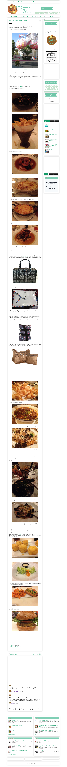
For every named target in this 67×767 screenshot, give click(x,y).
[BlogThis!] (16, 645)
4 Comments (12, 645)
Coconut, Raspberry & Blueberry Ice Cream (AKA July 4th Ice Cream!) (53, 145)
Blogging (45, 16)
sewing (18, 646)
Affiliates (50, 173)
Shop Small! (37, 16)
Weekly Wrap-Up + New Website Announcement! (47, 720)
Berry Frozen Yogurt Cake (16, 720)
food (15, 646)
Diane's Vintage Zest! (36, 763)
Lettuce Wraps (51, 129)
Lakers (20, 449)
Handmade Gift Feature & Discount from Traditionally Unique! (48, 726)
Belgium (23, 88)
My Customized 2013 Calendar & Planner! (19, 750)
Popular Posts (47, 121)
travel (20, 646)
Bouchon (21, 86)
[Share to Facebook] (18, 645)
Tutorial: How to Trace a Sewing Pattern (46, 730)
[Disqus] (25, 670)
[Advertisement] (51, 71)
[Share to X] (17, 645)
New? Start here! (22, 1)
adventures (13, 646)
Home (10, 1)
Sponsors (46, 173)
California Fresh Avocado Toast (17, 730)
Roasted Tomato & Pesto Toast (17, 725)
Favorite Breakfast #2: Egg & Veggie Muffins (53, 135)
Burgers (20, 534)
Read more (46, 34)
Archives (52, 121)
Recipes (15, 16)
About (15, 2)
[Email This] (15, 645)
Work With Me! (32, 2)
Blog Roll (55, 173)
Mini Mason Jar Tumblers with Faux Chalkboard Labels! (47, 746)
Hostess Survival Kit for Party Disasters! (19, 740)
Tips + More (29, 16)
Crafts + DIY (22, 16)
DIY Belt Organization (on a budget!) (19, 745)
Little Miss (25, 69)
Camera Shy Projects (42, 750)
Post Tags (56, 121)
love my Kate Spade (25, 256)
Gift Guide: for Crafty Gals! (43, 740)
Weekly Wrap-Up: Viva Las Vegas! (18, 20)
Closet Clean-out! (51, 149)
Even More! (52, 16)
